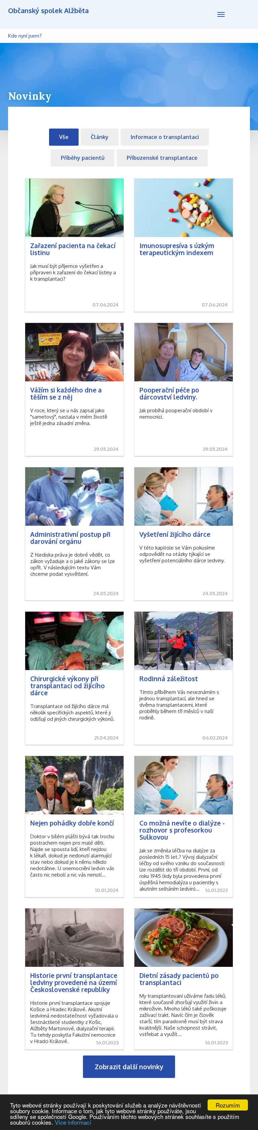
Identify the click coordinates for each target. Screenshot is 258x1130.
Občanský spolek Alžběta (48, 10)
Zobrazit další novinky (129, 1067)
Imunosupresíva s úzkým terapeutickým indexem (176, 248)
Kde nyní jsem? (25, 36)
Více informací (73, 1122)
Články (100, 137)
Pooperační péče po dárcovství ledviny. (169, 393)
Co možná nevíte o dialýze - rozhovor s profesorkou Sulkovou (182, 830)
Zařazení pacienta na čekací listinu (73, 248)
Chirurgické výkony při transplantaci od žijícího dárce (67, 685)
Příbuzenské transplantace (162, 157)
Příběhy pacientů (82, 157)
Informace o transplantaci (165, 137)
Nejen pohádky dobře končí (72, 823)
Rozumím (228, 1105)
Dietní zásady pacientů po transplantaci (179, 978)
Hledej (241, 14)
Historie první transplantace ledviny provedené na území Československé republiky (73, 982)
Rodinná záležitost (168, 678)
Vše (64, 137)
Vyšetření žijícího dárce (174, 534)
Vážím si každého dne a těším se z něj (66, 393)
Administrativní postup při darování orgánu (70, 537)
